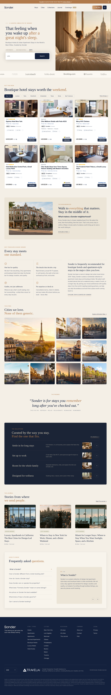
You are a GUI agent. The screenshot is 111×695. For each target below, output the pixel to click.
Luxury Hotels (31, 645)
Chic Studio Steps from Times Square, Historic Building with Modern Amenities (54, 167)
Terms (95, 633)
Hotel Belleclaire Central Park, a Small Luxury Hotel (19, 167)
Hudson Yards (15, 123)
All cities (63, 633)
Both (30, 50)
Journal (59, 7)
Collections (50, 7)
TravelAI (41, 2)
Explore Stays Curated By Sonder (79, 294)
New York (9, 123)
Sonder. (95, 670)
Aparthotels (31, 633)
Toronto (46, 655)
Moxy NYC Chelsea (82, 121)
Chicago (46, 658)
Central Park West (16, 171)
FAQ (78, 636)
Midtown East (51, 123)
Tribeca (84, 171)
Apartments (9, 50)
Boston (46, 649)
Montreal (46, 636)
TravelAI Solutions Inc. (60, 669)
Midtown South (86, 123)
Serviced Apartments (33, 639)
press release (67, 2)
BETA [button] (74, 7)
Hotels (29, 630)
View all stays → (104, 96)
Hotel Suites (31, 649)
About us (79, 630)
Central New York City (52, 171)
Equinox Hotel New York (14, 121)
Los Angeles (48, 633)
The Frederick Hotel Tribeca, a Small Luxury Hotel (91, 167)
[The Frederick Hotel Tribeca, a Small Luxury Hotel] (91, 154)
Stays (36, 7)
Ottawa (46, 639)
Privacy (95, 630)
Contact (79, 633)
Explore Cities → (63, 232)
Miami (46, 652)
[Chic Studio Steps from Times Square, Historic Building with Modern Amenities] (56, 154)
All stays (63, 630)
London (46, 645)
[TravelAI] (32, 670)
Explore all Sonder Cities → (99, 314)
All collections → (95, 437)
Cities (43, 7)
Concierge (71, 8)
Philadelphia (48, 642)
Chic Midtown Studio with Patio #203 (54, 121)
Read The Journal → (101, 501)
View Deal (32, 140)
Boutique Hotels (21, 50)
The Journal (64, 636)
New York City (48, 630)
